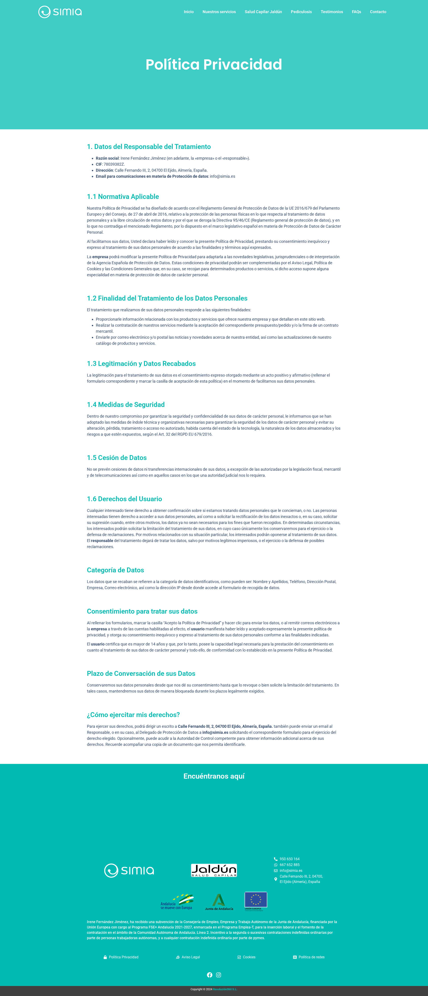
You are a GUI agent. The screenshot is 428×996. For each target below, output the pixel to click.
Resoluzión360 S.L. (225, 989)
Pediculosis (301, 11)
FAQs (356, 11)
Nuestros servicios (219, 11)
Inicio (189, 11)
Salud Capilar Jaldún (263, 11)
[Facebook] (209, 974)
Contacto (378, 11)
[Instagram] (218, 974)
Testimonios (332, 11)
